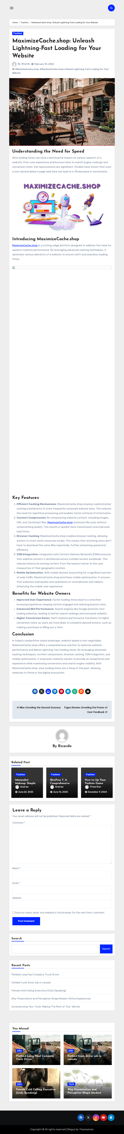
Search (16, 938)
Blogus (71, 1129)
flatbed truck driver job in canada (31, 982)
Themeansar (86, 1129)
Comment (18, 822)
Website (16, 898)
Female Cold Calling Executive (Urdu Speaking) (38, 990)
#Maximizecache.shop (27, 69)
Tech (71, 1084)
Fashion (17, 33)
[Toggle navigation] (11, 8)
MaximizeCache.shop (25, 245)
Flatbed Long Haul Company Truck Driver (35, 974)
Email (16, 883)
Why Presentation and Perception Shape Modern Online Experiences (51, 998)
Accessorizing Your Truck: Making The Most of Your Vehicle (45, 1006)
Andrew (24, 787)
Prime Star (95, 787)
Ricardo (25, 64)
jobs (19, 1050)
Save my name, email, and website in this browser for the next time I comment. (60, 912)
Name (16, 868)
